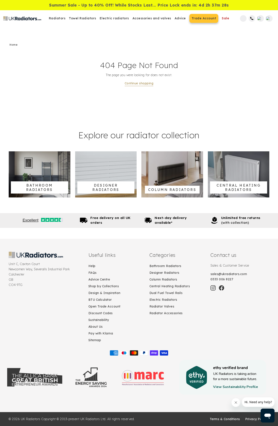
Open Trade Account (104, 306)
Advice (180, 18)
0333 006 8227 (221, 279)
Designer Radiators (164, 273)
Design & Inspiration (104, 293)
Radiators (57, 18)
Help (92, 266)
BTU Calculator (100, 300)
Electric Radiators (163, 300)
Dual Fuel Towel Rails (166, 293)
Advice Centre (99, 279)
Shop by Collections (103, 286)
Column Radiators (163, 279)
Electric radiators (114, 18)
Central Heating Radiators (169, 286)
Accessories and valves (151, 18)
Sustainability (98, 320)
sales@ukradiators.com (228, 274)
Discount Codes (100, 313)
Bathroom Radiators (165, 266)
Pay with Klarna (100, 333)
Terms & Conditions (225, 419)
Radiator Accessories (166, 313)
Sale (225, 18)
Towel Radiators (82, 18)
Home (13, 44)
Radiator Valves (161, 306)
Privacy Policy (256, 419)
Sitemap (94, 340)
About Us (95, 327)
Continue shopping (139, 83)
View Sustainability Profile (235, 386)
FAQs (92, 273)
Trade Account (204, 18)
